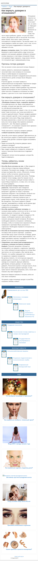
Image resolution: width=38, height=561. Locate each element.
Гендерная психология (14, 325)
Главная (4, 6)
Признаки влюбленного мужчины (19, 525)
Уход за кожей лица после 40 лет (19, 501)
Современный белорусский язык (24, 366)
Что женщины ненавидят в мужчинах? (19, 396)
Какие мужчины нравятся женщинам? (19, 549)
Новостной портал (19, 556)
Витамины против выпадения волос (19, 477)
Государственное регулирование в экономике (24, 340)
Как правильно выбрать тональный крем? (19, 420)
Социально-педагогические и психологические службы (22, 359)
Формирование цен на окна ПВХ (17, 290)
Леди (10, 6)
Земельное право (24, 304)
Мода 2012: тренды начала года (19, 444)
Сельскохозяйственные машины (17, 351)
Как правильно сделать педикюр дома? (19, 468)
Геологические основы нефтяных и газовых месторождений (24, 333)
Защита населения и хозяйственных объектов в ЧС (29, 313)
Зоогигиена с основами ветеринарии (20, 298)
